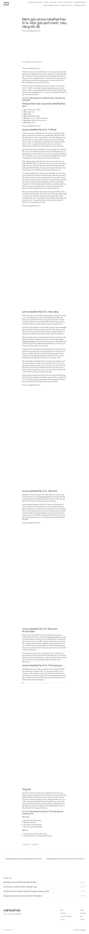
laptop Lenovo (53, 637)
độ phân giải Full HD (43, 497)
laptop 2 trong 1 (31, 161)
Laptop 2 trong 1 (26, 844)
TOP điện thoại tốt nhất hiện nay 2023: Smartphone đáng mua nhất (26, 891)
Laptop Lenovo (35, 844)
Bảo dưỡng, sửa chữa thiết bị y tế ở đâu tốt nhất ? (20, 882)
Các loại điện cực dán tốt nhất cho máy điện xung (20, 887)
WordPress (83, 930)
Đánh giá (36, 61)
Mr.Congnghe (28, 61)
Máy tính (40, 61)
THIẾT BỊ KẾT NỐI (6, 4)
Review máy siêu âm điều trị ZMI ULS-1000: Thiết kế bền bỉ (22, 896)
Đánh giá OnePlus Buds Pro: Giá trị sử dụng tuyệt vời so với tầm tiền (65, 858)
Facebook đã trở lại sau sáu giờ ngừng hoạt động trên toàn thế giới (23, 858)
